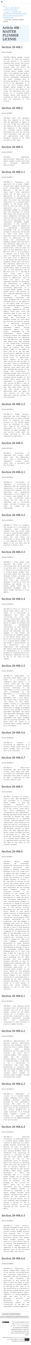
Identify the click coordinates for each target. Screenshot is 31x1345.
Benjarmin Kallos (18, 1337)
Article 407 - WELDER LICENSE (11, 1314)
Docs (4, 6)
